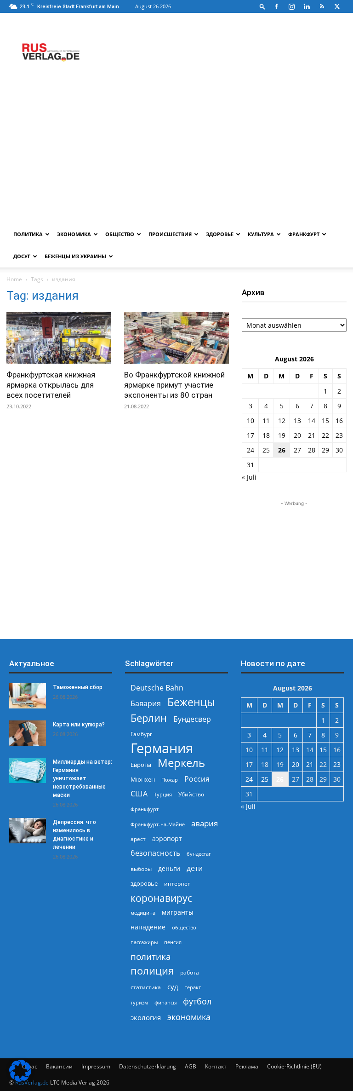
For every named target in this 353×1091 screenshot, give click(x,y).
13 (297, 420)
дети (195, 868)
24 (250, 450)
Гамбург (141, 734)
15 (325, 420)
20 (297, 435)
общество (184, 927)
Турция (163, 794)
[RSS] (322, 6)
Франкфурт (303, 234)
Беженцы (191, 702)
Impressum (95, 1066)
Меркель (181, 762)
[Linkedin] (306, 6)
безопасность (155, 853)
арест (138, 839)
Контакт (216, 1066)
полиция (152, 970)
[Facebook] (276, 6)
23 (339, 435)
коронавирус (161, 898)
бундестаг (199, 854)
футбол (197, 1001)
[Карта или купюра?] (27, 733)
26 (281, 450)
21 (311, 435)
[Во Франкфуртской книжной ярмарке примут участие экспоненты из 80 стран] (176, 338)
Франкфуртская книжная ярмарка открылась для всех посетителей (50, 385)
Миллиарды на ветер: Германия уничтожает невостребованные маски (82, 778)
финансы (165, 1002)
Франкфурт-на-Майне (158, 824)
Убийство (191, 794)
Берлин (149, 718)
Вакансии (59, 1066)
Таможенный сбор (77, 687)
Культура (261, 234)
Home (14, 279)
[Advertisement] (176, 154)
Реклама (246, 1066)
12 (281, 420)
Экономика (74, 234)
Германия (162, 748)
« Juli (249, 477)
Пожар (169, 779)
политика (151, 956)
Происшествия (170, 234)
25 (266, 450)
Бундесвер (192, 719)
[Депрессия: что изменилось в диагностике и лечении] (27, 830)
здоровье (144, 883)
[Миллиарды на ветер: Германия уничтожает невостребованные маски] (27, 770)
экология (146, 1017)
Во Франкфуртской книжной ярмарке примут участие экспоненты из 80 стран (174, 385)
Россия (197, 779)
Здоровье (219, 234)
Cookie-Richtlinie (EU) (294, 1066)
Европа (141, 765)
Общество (119, 234)
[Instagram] (291, 6)
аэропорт (167, 838)
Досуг (21, 256)
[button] (262, 6)
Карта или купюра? (79, 724)
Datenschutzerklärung (147, 1066)
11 (266, 420)
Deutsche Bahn (157, 688)
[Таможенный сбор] (27, 695)
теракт (193, 987)
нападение (148, 927)
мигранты (178, 912)
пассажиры (144, 942)
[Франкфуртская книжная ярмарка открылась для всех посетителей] (58, 338)
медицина (143, 912)
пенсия (173, 942)
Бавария (146, 703)
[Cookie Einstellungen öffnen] (20, 1079)
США (139, 794)
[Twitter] (337, 6)
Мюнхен (143, 779)
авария (204, 823)
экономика (189, 1016)
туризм (139, 1002)
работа (189, 972)
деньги (169, 868)
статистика (146, 987)
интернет (177, 883)
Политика (28, 234)
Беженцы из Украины (75, 256)
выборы (141, 869)
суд (172, 986)
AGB (190, 1066)
